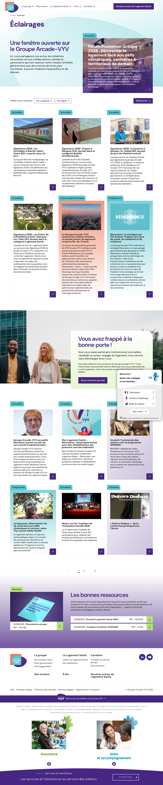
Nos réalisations (70, 663)
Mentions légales (66, 689)
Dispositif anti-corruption (88, 689)
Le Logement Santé (59, 6)
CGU (12, 689)
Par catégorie (42, 100)
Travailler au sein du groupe (100, 661)
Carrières (88, 6)
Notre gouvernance (43, 663)
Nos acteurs (42, 6)
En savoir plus (125, 777)
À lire (76, 6)
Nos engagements (42, 666)
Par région (62, 100)
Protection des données (45, 689)
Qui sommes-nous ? (43, 659)
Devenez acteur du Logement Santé (102, 676)
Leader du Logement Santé (75, 659)
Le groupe (26, 6)
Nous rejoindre (97, 665)
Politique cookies (24, 689)
